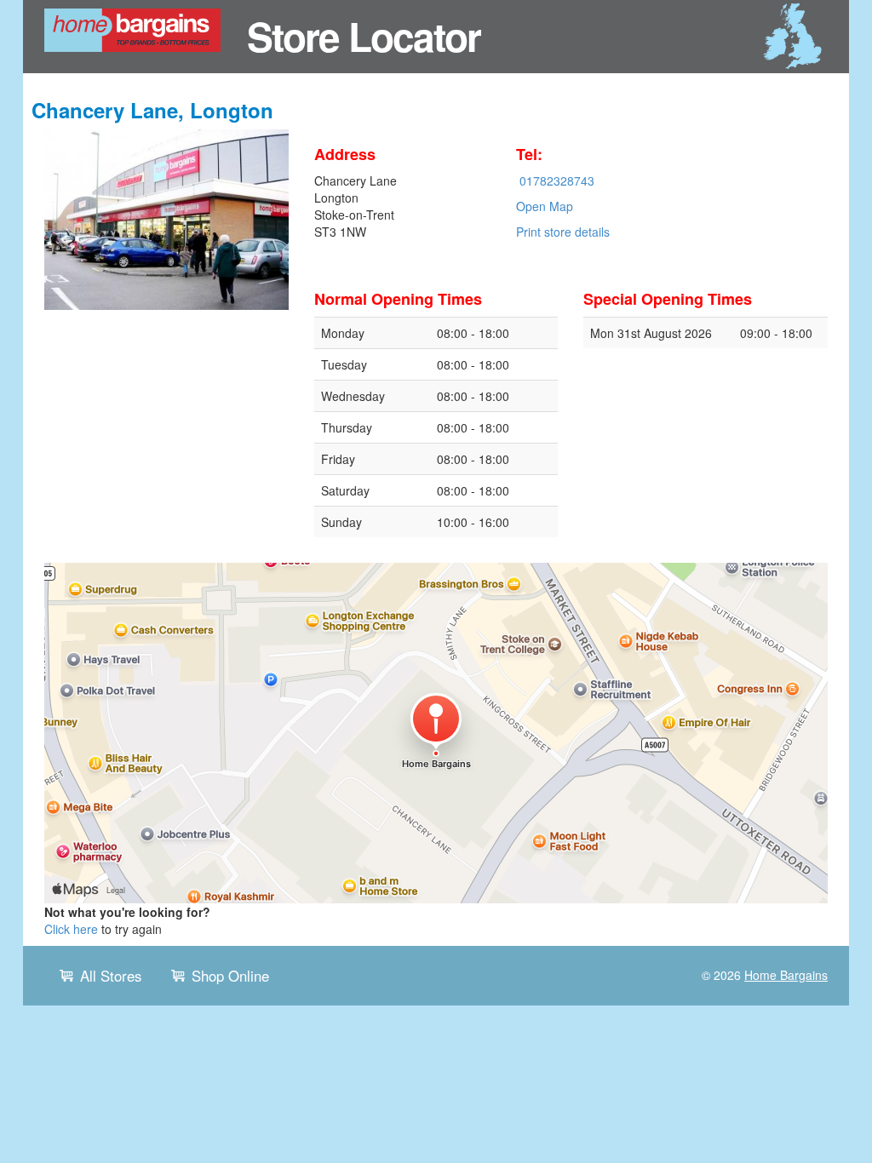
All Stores (110, 975)
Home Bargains (786, 974)
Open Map (544, 206)
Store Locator (363, 36)
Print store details (563, 231)
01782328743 (556, 180)
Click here (71, 928)
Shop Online (230, 975)
